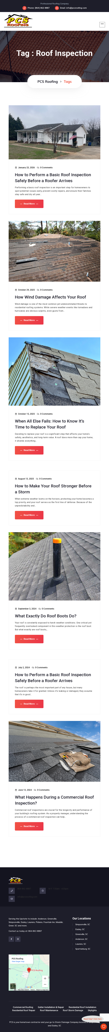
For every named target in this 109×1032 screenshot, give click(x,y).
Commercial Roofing (23, 1007)
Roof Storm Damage (73, 1010)
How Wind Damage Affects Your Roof (50, 297)
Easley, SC (80, 929)
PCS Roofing (47, 81)
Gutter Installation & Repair (51, 1007)
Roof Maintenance (49, 1010)
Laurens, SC (80, 944)
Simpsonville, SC (82, 924)
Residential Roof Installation (82, 1007)
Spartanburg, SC (82, 949)
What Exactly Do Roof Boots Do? (45, 615)
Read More (29, 203)
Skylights (92, 1010)
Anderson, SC (81, 939)
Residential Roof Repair (23, 1010)
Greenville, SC (81, 934)
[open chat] (103, 1027)
